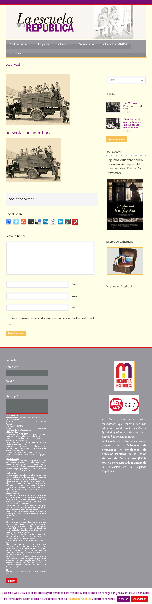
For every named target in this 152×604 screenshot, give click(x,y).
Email (74, 296)
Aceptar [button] (123, 598)
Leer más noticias (116, 139)
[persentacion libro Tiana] (52, 99)
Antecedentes (87, 44)
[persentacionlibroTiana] (29, 132)
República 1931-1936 (115, 44)
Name (74, 284)
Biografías (15, 53)
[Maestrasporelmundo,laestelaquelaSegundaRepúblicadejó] (132, 123)
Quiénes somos (19, 44)
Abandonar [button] (139, 598)
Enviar (11, 580)
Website (76, 307)
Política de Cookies (79, 598)
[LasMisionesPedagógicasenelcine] (133, 106)
